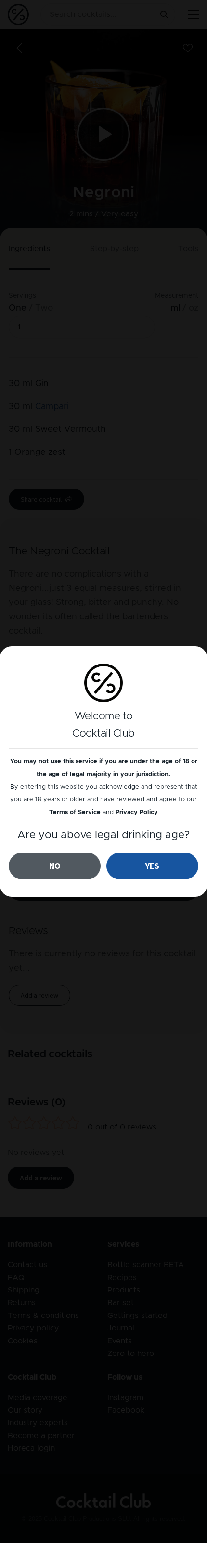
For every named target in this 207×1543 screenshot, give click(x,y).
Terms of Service (75, 812)
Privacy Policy (137, 812)
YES (152, 865)
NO (55, 865)
